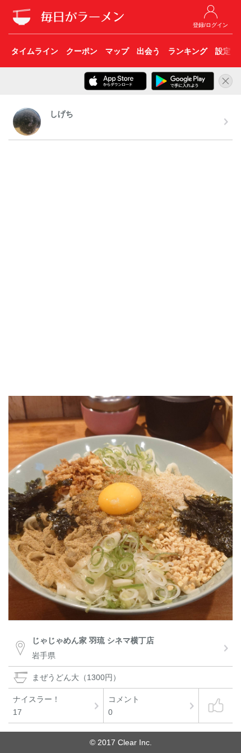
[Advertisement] (120, 269)
